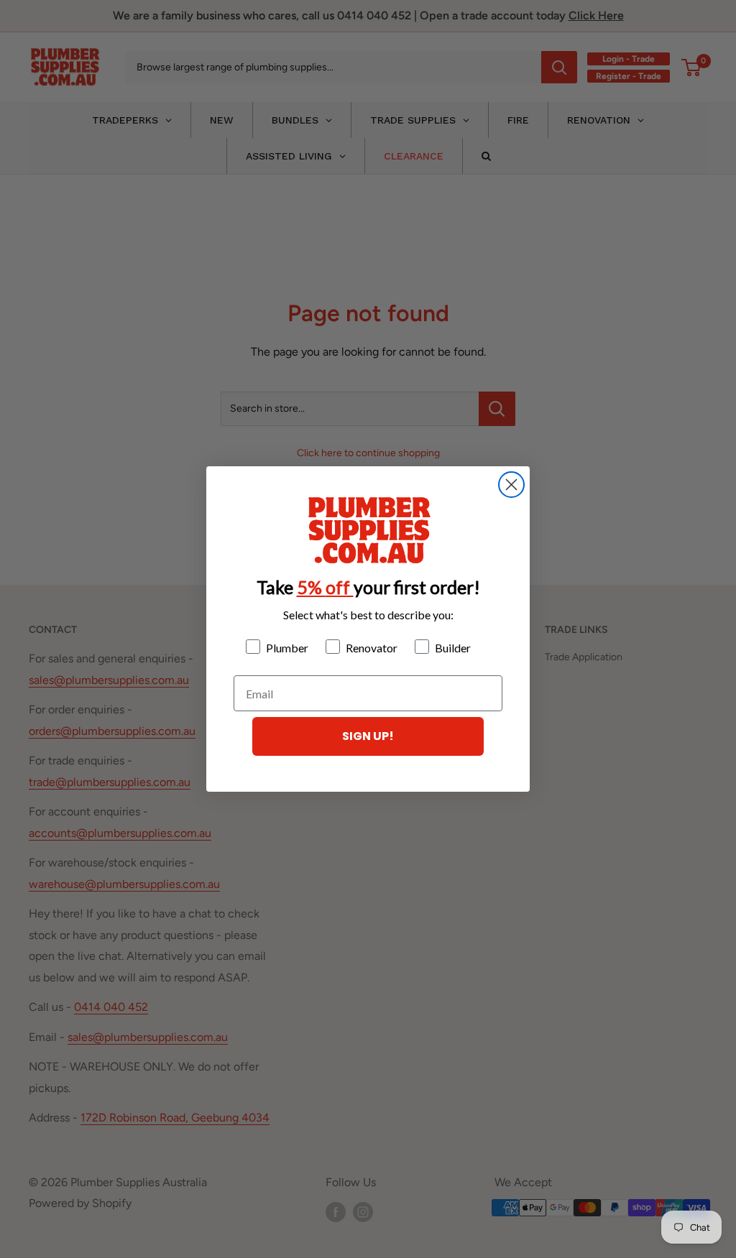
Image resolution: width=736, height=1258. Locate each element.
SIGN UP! (368, 736)
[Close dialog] (511, 484)
